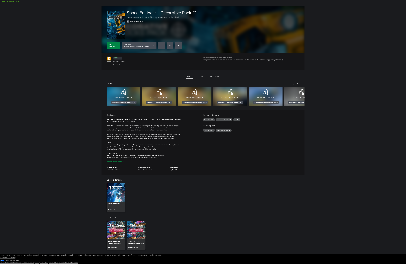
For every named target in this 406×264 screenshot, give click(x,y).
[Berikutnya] (297, 83)
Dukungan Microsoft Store (126, 255)
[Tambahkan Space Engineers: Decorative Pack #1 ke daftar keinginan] (161, 45)
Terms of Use (53, 263)
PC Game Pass (5, 255)
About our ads (72, 263)
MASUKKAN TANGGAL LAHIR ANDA (123, 102)
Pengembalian (142, 255)
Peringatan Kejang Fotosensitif (94, 255)
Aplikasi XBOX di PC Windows (37, 255)
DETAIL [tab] (189, 77)
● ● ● (179, 45)
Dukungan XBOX (55, 255)
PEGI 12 (116, 58)
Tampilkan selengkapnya (114, 161)
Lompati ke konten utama (9, 1)
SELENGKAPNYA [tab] (214, 77)
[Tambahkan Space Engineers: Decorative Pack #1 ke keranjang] (170, 45)
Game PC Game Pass (18, 255)
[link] (116, 197)
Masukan (64, 255)
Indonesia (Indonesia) (8, 257)
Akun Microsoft (111, 255)
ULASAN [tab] (200, 77)
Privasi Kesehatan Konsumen (10, 263)
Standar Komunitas (75, 255)
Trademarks (62, 263)
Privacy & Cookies (41, 263)
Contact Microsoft (27, 263)
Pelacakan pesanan (155, 255)
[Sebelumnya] (293, 83)
